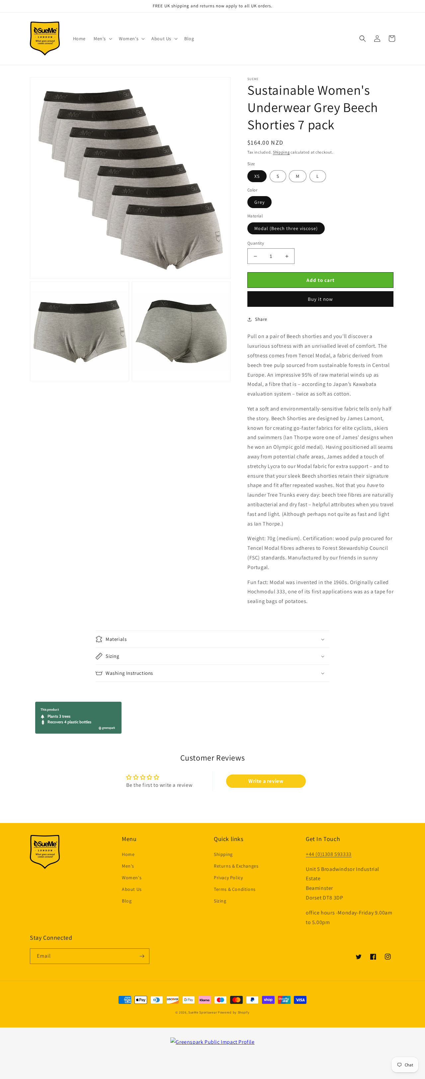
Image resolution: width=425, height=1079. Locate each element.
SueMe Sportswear (202, 1012)
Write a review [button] (265, 781)
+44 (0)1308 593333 (329, 854)
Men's (128, 866)
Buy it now (320, 299)
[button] (102, 39)
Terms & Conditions (235, 889)
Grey (259, 202)
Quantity (255, 243)
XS (257, 176)
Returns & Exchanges (236, 866)
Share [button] (261, 319)
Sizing (220, 901)
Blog (126, 901)
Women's (131, 878)
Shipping (281, 152)
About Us (132, 889)
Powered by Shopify (234, 1012)
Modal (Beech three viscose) (286, 228)
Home (128, 854)
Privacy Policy (228, 878)
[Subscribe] (141, 956)
